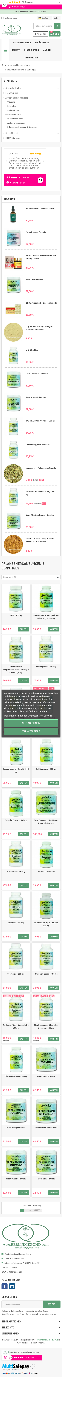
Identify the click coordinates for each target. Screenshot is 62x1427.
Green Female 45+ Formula (37, 374)
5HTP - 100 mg (15, 615)
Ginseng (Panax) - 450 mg (16, 1076)
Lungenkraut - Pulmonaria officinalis (41, 468)
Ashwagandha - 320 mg (46, 667)
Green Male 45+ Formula (36, 397)
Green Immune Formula (16, 1179)
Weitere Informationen (15, 715)
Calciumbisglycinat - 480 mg (38, 444)
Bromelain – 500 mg (46, 871)
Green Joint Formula (46, 1179)
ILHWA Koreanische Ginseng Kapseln (41, 303)
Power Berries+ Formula (36, 232)
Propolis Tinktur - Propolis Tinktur (40, 209)
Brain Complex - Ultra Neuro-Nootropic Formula (46, 821)
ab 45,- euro (40, 12)
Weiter (38, 1210)
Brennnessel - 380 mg (16, 871)
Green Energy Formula (16, 1128)
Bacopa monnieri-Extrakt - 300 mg (16, 770)
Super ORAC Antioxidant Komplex (40, 515)
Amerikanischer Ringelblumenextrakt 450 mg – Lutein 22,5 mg (16, 670)
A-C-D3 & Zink (32, 350)
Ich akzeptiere (31, 731)
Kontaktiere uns (10, 18)
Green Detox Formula (34, 279)
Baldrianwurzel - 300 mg (46, 769)
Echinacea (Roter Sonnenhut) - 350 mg (16, 1026)
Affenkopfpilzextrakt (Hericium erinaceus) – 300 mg (46, 616)
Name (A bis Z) (9, 577)
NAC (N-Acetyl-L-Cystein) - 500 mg (40, 421)
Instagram (12, 1286)
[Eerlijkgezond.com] (11, 29)
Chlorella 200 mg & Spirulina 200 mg (46, 924)
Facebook (5, 1286)
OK (53, 1304)
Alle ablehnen (31, 723)
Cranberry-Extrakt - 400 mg (46, 974)
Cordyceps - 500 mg (15, 974)
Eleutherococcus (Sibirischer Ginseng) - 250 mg (46, 1026)
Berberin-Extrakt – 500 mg (16, 820)
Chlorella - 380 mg (16, 923)
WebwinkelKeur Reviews (47, 1340)
